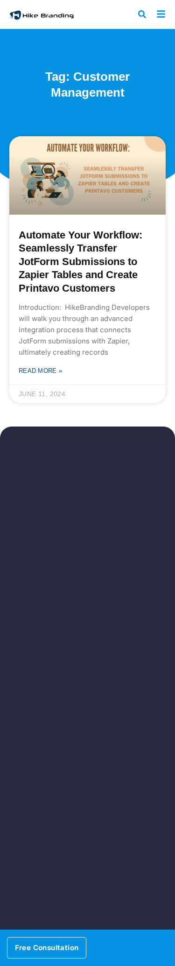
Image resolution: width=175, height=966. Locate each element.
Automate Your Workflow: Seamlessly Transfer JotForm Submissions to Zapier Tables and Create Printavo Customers (80, 261)
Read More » (40, 370)
